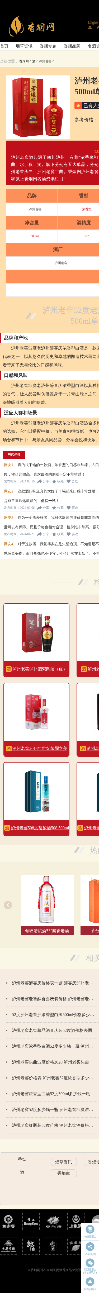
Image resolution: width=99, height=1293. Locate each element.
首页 (4, 46)
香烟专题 (48, 46)
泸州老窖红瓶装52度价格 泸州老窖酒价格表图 (54, 1125)
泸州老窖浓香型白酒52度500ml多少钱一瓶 (51, 1093)
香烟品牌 (72, 46)
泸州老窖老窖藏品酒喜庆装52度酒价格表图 (52, 1030)
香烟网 (24, 61)
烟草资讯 (24, 46)
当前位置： (9, 61)
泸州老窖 (45, 61)
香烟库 (63, 1173)
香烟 (22, 1159)
